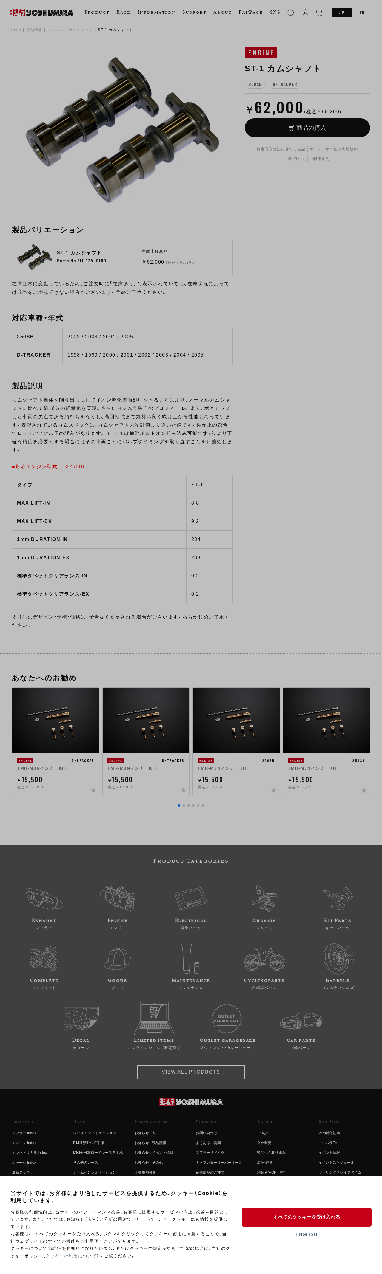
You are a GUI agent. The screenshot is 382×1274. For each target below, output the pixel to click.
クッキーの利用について (71, 1255)
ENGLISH (306, 1234)
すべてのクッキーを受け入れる (306, 1216)
